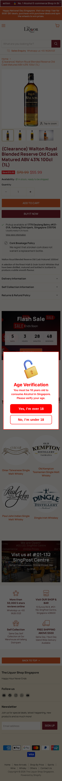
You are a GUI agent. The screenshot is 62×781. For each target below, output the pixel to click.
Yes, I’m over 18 (31, 409)
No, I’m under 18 (31, 419)
